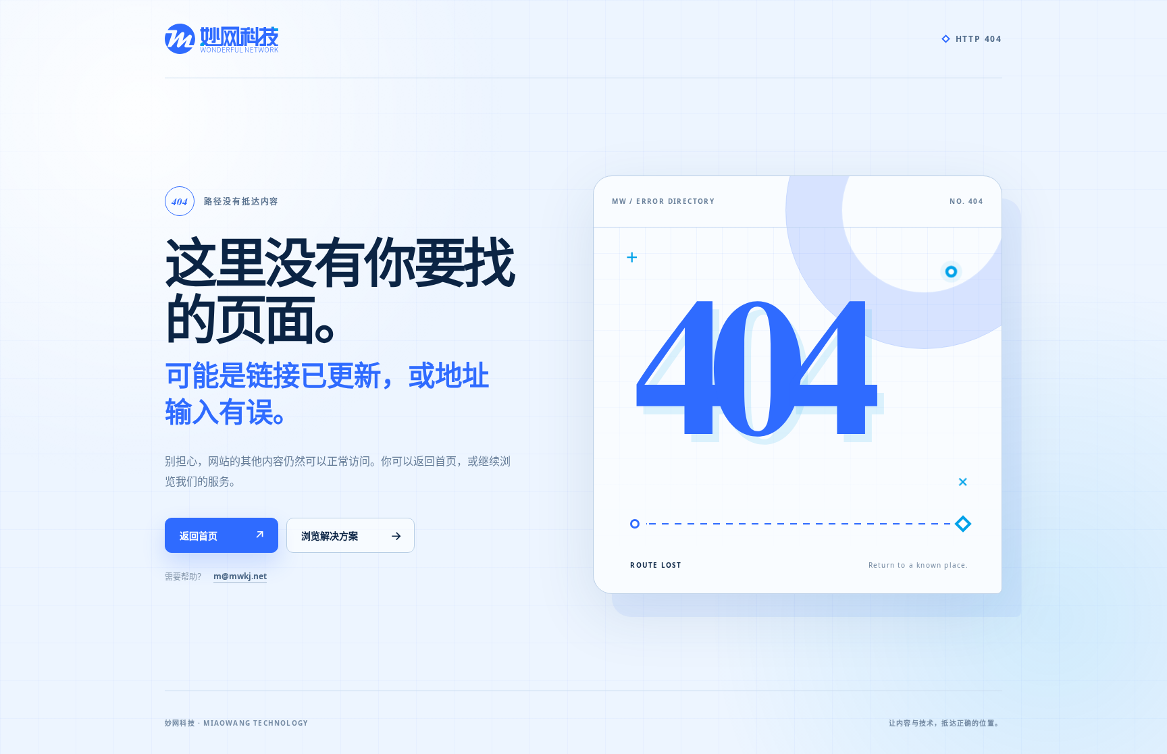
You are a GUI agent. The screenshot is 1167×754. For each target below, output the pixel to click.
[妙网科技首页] (221, 39)
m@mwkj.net (240, 576)
